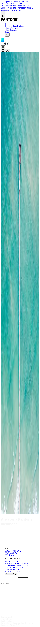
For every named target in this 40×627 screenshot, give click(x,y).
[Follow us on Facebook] (20, 592)
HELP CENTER (11, 561)
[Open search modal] (3, 16)
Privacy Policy (6, 619)
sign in (8, 533)
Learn (7, 32)
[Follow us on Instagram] (20, 588)
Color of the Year (12, 28)
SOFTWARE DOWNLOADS (16, 565)
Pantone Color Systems (14, 26)
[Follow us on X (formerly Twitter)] (20, 600)
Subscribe (5, 542)
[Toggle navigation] (3, 13)
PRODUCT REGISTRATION (16, 563)
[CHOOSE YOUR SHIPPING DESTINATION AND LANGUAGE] (3, 47)
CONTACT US (11, 553)
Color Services (11, 30)
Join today (17, 538)
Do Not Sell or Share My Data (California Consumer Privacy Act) (17, 624)
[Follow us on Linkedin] (20, 604)
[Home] (10, 20)
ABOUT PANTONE (13, 551)
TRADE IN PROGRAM (14, 567)
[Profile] (3, 50)
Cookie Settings (11, 574)
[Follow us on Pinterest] (20, 596)
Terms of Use (6, 617)
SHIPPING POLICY (13, 569)
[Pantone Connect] (20, 41)
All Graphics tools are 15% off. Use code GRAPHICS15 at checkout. (17, 3)
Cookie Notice (6, 621)
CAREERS (9, 555)
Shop (7, 24)
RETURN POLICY (12, 572)
